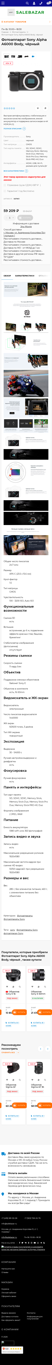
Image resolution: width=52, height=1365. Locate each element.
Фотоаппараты (25, 915)
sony (12, 930)
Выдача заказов (8, 1313)
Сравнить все (8, 1052)
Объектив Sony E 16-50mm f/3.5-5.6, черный (12, 994)
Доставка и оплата (9, 1316)
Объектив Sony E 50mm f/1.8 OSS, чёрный (38, 994)
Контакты (31, 1313)
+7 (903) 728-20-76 (32, 1218)
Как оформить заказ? (10, 1320)
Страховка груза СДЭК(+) (24, 185)
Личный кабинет (8, 1293)
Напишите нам (8, 1269)
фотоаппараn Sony (13, 933)
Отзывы (4, 1272)
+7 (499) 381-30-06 (9, 1218)
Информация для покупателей (34, 1317)
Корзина (5, 1289)
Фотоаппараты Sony (14, 919)
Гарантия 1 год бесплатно (20, 191)
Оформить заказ (8, 1296)
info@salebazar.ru (9, 1224)
